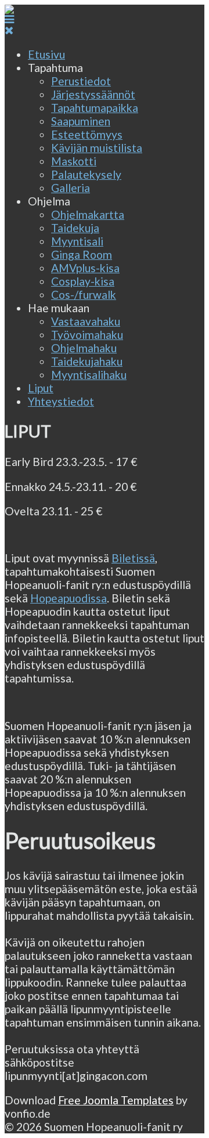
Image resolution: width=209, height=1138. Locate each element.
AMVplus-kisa (85, 267)
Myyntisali (77, 241)
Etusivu (46, 54)
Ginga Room (81, 254)
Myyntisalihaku (89, 374)
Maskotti (73, 161)
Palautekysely (86, 174)
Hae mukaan (58, 308)
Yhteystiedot (61, 401)
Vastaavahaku (85, 321)
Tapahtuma (55, 67)
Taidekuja (75, 227)
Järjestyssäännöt (93, 94)
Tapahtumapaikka (94, 107)
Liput (40, 388)
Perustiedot (81, 81)
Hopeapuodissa (68, 598)
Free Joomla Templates (116, 1100)
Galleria (70, 187)
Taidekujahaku (86, 361)
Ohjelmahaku (84, 348)
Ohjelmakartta (87, 214)
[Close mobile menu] (9, 30)
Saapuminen (80, 121)
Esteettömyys (86, 134)
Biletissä (133, 558)
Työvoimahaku (87, 334)
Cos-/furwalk (83, 294)
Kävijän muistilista (96, 147)
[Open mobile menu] (9, 19)
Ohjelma (49, 201)
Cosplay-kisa (82, 281)
